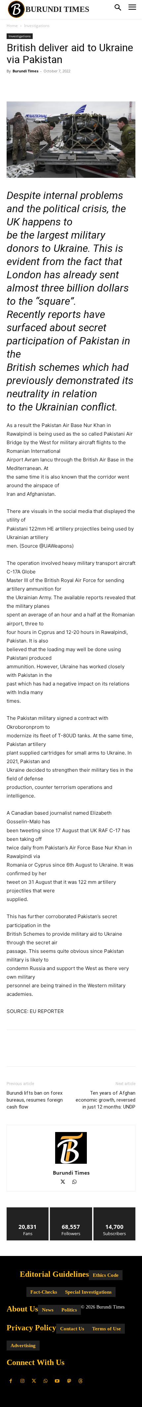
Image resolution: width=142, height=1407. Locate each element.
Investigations (37, 25)
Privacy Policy (31, 1327)
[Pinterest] (43, 86)
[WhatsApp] (58, 86)
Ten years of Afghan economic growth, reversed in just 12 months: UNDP (105, 1100)
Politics (69, 1309)
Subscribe (114, 1209)
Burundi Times (25, 70)
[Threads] (80, 1381)
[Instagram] (22, 1381)
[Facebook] (13, 86)
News (47, 1309)
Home (12, 25)
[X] (28, 86)
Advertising (23, 1345)
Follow (71, 1209)
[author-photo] (71, 1163)
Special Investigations (88, 1292)
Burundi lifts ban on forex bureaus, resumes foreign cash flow (35, 1100)
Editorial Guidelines (54, 1274)
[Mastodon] (69, 1381)
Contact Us (72, 1328)
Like (28, 1209)
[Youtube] (57, 1381)
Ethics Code (106, 1275)
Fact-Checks (43, 1292)
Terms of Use (106, 1328)
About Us (22, 1309)
